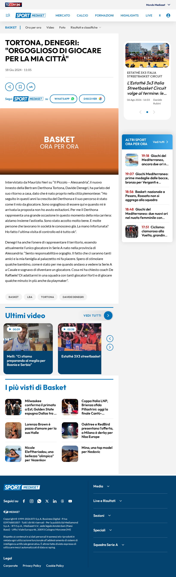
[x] (47, 501)
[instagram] (31, 501)
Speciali (99, 530)
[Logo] (31, 15)
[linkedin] (55, 501)
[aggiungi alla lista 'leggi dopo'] (20, 87)
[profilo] (168, 15)
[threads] (62, 501)
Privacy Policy (32, 566)
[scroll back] (109, 338)
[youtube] (70, 501)
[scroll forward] (109, 347)
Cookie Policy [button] (55, 566)
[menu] (7, 15)
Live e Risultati (104, 501)
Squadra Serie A (105, 544)
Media (98, 486)
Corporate (10, 566)
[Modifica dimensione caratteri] (31, 87)
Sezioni (98, 515)
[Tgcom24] (13, 5)
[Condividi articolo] (9, 87)
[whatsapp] (39, 501)
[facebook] (24, 501)
